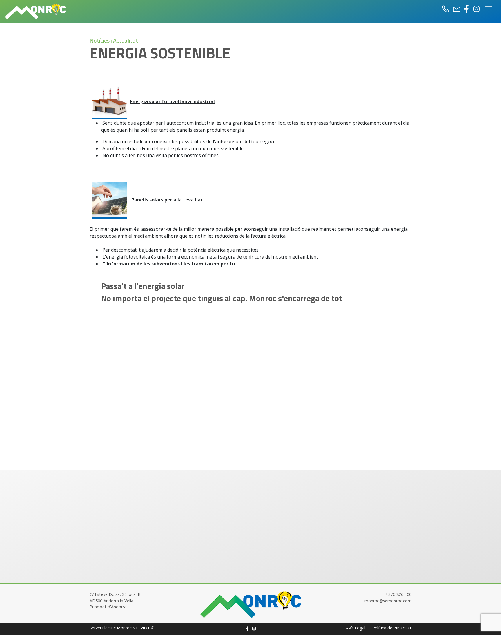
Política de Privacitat (391, 628)
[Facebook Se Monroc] (466, 9)
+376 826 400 (398, 594)
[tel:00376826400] (446, 9)
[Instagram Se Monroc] (476, 9)
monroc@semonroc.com (387, 600)
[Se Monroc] (250, 604)
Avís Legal (355, 628)
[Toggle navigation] (488, 7)
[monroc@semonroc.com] (456, 9)
